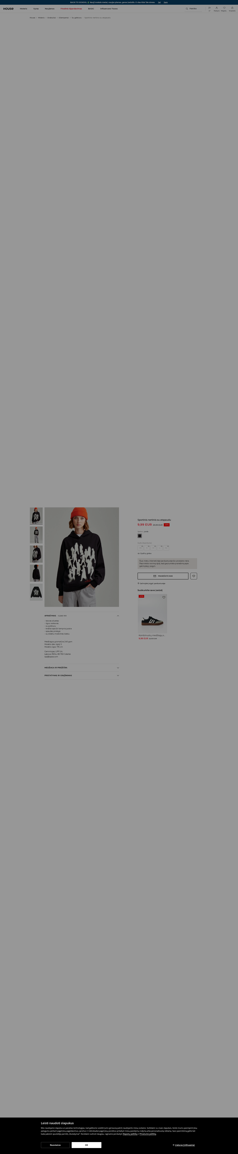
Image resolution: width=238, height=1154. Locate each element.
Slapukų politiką (130, 1134)
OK (86, 1145)
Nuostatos (55, 1145)
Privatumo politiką (148, 1134)
